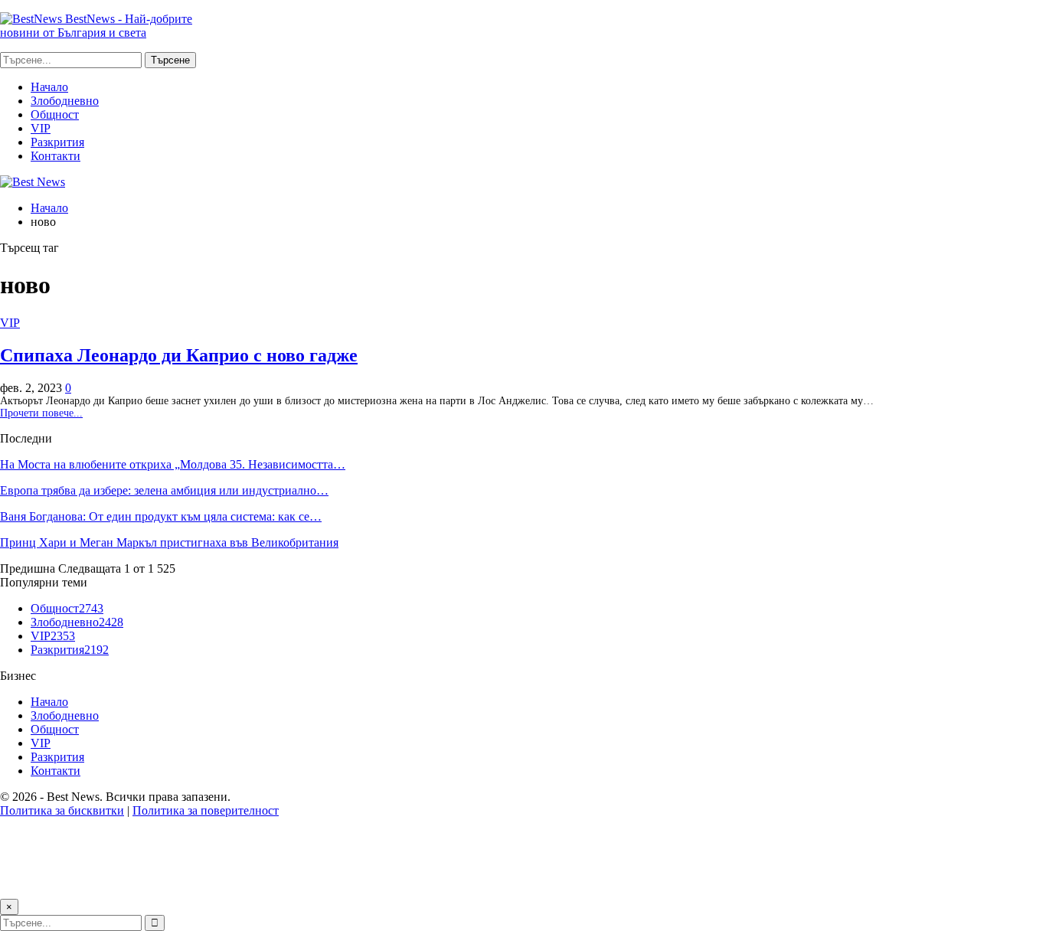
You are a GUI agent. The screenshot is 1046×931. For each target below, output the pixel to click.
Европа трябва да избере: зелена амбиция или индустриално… (164, 490)
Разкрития (57, 142)
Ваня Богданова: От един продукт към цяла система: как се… (161, 516)
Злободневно (65, 100)
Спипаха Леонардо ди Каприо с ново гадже (179, 355)
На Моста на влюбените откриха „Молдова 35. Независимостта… (172, 464)
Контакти (55, 155)
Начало (49, 86)
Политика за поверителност (205, 810)
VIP (41, 128)
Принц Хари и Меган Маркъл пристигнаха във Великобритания (169, 542)
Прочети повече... (41, 413)
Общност (55, 114)
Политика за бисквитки (62, 810)
